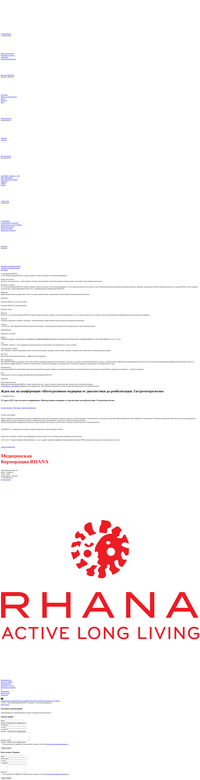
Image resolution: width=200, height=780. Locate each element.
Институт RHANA (7, 75)
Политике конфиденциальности (57, 744)
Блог (2, 102)
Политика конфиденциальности (42, 701)
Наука (3, 99)
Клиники (4, 246)
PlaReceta (4, 181)
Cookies (57, 701)
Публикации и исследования (11, 225)
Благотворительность (8, 59)
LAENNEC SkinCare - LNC (10, 176)
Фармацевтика (6, 118)
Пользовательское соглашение (19, 701)
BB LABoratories (7, 178)
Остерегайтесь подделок (9, 223)
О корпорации (6, 34)
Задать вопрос (6, 480)
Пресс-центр (10, 386)
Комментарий (6, 740)
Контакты (4, 270)
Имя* (3, 721)
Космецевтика (6, 156)
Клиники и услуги (7, 686)
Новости (4, 100)
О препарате (5, 221)
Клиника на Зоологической (10, 266)
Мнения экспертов (7, 227)
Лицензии (4, 57)
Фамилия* (4, 725)
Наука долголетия (7, 53)
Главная (3, 386)
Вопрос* (4, 772)
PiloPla (3, 183)
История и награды (8, 55)
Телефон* (4, 729)
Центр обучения (6, 228)
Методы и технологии (9, 97)
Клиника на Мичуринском (10, 268)
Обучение (4, 95)
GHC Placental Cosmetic (9, 180)
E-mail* (3, 727)
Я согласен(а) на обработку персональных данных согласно (36, 744)
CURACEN (5, 201)
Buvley (3, 185)
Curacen (3, 140)
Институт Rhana (6, 682)
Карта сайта (5, 704)
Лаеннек (4, 138)
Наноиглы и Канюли (8, 230)
